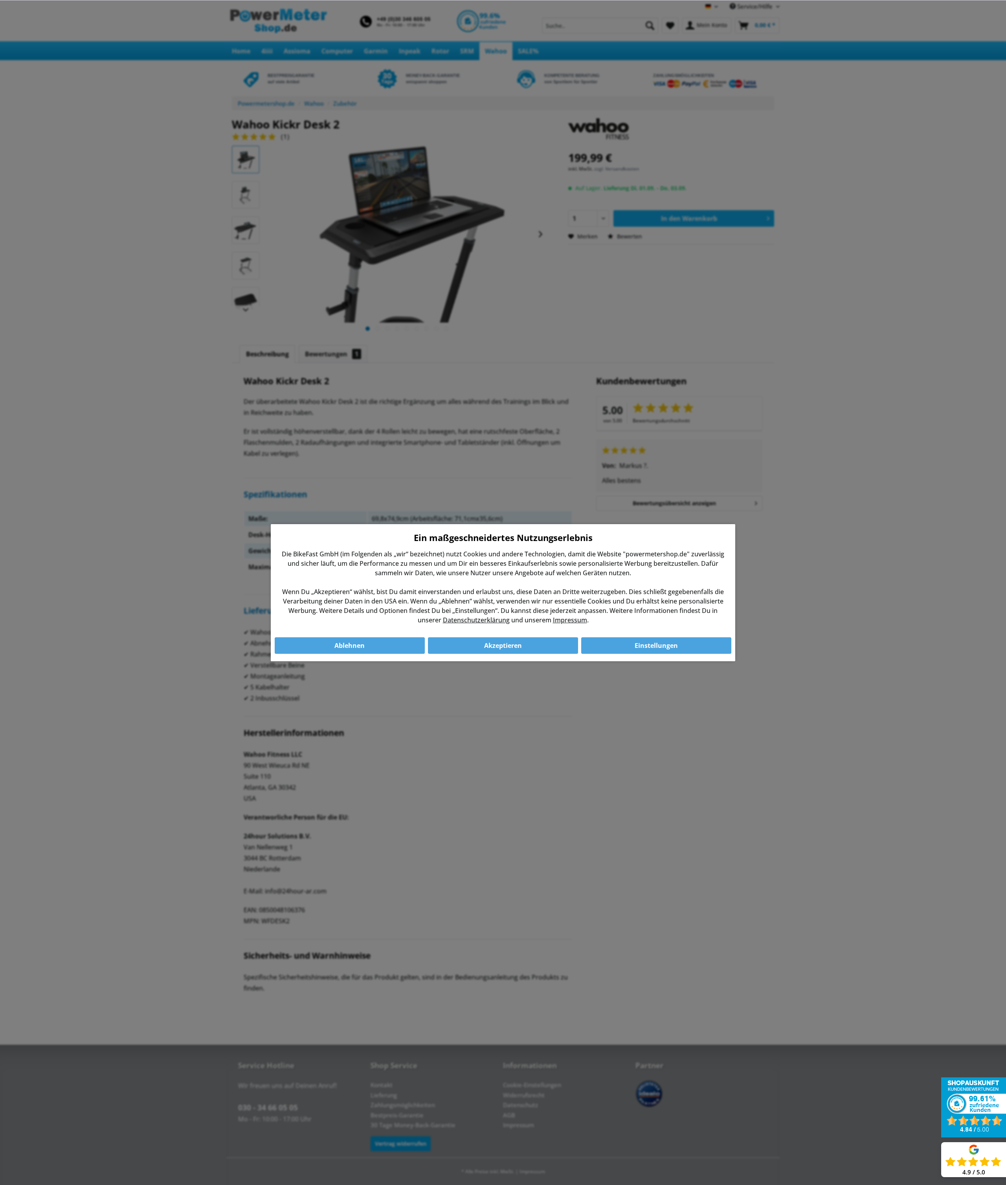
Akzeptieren (503, 645)
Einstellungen (656, 645)
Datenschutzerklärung (476, 620)
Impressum (570, 620)
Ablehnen (349, 645)
